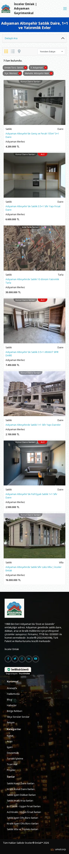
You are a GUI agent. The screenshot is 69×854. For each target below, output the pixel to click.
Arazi (9, 741)
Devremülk (13, 753)
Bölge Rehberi (14, 711)
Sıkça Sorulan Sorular (18, 716)
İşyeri (10, 747)
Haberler (12, 705)
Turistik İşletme (15, 758)
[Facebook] (8, 659)
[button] (51, 52)
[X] (15, 659)
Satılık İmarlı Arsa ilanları (20, 800)
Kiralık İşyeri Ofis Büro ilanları (23, 823)
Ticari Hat (12, 764)
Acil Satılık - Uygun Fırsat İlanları (24, 806)
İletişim (11, 722)
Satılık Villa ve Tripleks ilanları (22, 829)
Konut (10, 735)
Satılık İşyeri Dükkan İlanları (21, 795)
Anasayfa (12, 688)
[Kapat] (65, 8)
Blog (9, 699)
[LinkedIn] (29, 659)
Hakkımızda (13, 693)
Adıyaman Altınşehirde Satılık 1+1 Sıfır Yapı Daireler (33, 424)
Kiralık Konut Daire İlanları (21, 789)
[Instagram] (22, 659)
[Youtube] (36, 659)
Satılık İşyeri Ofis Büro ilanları (22, 817)
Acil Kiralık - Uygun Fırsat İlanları (24, 812)
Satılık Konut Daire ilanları (20, 783)
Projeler (11, 770)
